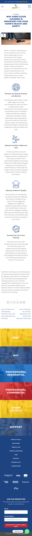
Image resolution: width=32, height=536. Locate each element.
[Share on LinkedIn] (24, 302)
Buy (16, 355)
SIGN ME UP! (16, 525)
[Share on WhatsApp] (7, 302)
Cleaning (16, 14)
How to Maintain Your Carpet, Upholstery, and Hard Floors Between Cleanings (24, 313)
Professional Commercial (16, 391)
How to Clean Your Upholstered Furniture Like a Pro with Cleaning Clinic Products (8, 313)
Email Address (9, 516)
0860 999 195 (24, 1)
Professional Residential (16, 373)
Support (16, 426)
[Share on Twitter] (14, 302)
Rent (16, 337)
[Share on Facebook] (11, 302)
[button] (2, 6)
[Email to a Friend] (17, 302)
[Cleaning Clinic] (16, 7)
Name (6, 509)
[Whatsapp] (27, 531)
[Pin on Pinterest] (20, 302)
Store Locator (16, 409)
